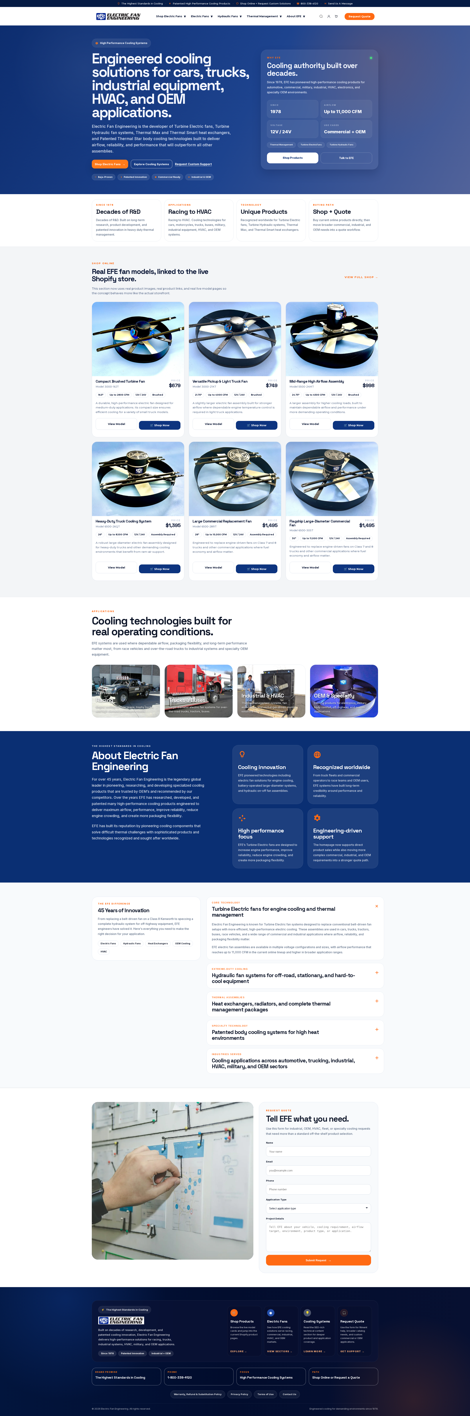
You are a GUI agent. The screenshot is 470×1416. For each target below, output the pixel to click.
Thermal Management (264, 16)
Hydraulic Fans (230, 16)
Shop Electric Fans (171, 16)
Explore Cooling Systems (151, 164)
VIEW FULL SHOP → (361, 277)
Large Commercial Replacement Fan (222, 521)
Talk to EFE (346, 157)
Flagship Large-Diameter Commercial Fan (320, 523)
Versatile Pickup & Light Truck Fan (220, 381)
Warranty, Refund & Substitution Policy (198, 1394)
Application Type (276, 1199)
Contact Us (289, 1394)
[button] (336, 16)
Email (269, 1161)
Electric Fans (202, 16)
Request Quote (359, 16)
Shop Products (293, 157)
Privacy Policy (239, 1394)
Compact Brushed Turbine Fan (120, 381)
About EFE (296, 16)
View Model (116, 424)
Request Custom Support (193, 164)
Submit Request (318, 1260)
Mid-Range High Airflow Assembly (317, 381)
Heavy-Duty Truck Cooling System (123, 521)
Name (269, 1142)
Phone (270, 1180)
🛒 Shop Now (159, 425)
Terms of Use (265, 1394)
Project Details (275, 1218)
